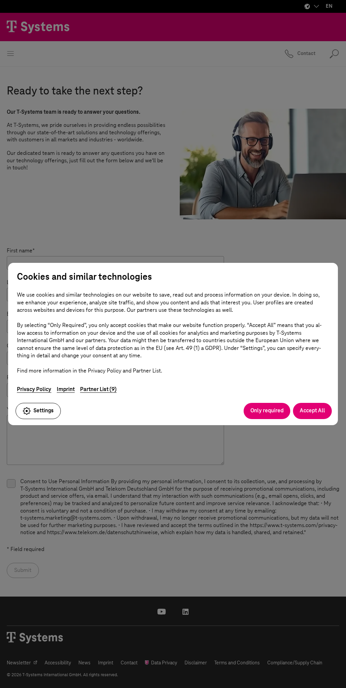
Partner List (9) (98, 389)
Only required (266, 410)
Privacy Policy (34, 389)
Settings (43, 410)
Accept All (312, 410)
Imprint (66, 389)
